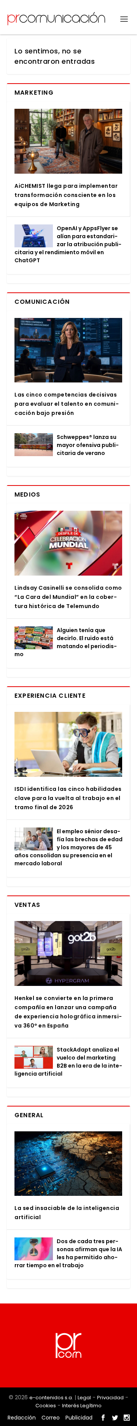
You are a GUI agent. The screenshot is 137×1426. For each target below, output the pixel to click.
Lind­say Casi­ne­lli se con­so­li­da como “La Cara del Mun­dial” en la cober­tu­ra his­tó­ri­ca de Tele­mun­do (68, 597)
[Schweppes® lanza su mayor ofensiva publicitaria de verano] (33, 444)
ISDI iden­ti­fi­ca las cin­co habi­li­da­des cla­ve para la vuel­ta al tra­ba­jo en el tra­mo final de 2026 (68, 798)
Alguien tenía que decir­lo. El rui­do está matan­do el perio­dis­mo (65, 642)
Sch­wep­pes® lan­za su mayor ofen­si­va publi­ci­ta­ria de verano (88, 445)
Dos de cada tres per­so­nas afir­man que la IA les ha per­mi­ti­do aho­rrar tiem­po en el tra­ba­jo (68, 1253)
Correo (50, 1417)
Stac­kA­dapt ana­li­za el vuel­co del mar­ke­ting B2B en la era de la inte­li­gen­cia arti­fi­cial (68, 1062)
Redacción (22, 1417)
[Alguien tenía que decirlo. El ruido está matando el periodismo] (33, 637)
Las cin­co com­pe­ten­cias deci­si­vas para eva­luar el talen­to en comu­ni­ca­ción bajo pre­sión (66, 404)
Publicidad (78, 1417)
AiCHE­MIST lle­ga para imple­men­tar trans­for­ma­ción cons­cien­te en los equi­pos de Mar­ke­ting (66, 195)
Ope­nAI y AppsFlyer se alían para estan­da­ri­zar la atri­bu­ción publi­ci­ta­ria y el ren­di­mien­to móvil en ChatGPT (67, 244)
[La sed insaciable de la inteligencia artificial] (68, 1163)
